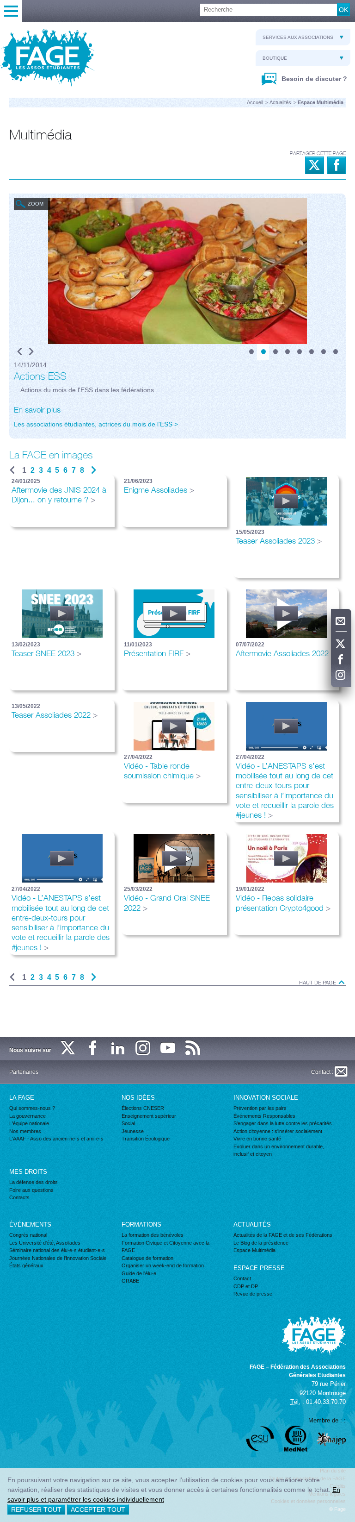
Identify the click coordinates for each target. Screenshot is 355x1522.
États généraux (26, 1265)
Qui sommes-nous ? (32, 1108)
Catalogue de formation (147, 1258)
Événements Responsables (264, 1116)
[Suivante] (94, 470)
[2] (263, 352)
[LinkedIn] (118, 1048)
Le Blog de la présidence (260, 1243)
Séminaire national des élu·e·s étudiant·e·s (57, 1250)
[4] (287, 352)
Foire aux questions (31, 1190)
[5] (299, 352)
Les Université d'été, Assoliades (44, 1243)
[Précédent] (19, 352)
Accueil (255, 102)
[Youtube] (168, 1048)
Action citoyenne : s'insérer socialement (277, 1131)
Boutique (275, 58)
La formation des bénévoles (153, 1235)
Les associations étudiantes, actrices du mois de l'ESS (93, 424)
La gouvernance (27, 1116)
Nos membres (25, 1131)
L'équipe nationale (29, 1123)
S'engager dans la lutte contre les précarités (282, 1123)
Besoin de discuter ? (313, 78)
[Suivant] (31, 352)
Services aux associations (298, 37)
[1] (251, 352)
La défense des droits (33, 1182)
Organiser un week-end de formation (163, 1265)
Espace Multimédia (254, 1250)
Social (128, 1123)
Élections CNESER (143, 1108)
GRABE (130, 1281)
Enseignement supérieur (149, 1116)
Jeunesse (133, 1131)
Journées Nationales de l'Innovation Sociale (57, 1258)
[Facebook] (341, 659)
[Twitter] (341, 644)
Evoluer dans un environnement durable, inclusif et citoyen (278, 1150)
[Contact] (341, 621)
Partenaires (23, 1072)
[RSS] (193, 1048)
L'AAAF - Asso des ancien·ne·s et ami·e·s (56, 1138)
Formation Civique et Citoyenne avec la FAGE (165, 1246)
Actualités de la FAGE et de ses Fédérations (282, 1235)
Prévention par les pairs (260, 1108)
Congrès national (28, 1235)
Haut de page (318, 982)
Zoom (35, 204)
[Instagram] (341, 675)
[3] (275, 352)
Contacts (19, 1197)
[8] (335, 352)
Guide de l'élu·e (139, 1273)
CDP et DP (245, 1286)
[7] (323, 352)
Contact (242, 1278)
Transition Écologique (146, 1138)
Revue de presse (252, 1294)
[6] (311, 352)
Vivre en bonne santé (257, 1138)
